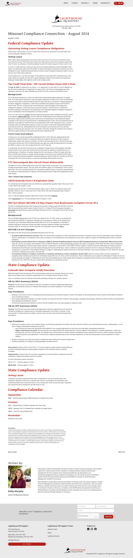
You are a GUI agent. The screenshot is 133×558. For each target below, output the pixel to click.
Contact (75, 3)
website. (54, 196)
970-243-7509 (28, 537)
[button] (85, 3)
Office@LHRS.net (13, 540)
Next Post (121, 452)
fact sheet (11, 210)
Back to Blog (12, 452)
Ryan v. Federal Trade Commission (20, 176)
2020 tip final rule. (24, 117)
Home (66, 3)
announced (16, 199)
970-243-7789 (66, 28)
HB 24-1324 (12, 365)
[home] (13, 3)
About (95, 3)
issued (26, 115)
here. (62, 226)
